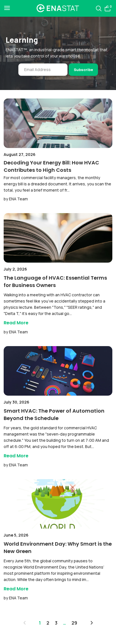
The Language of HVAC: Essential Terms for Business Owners (55, 281)
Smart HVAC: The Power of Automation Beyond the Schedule (54, 414)
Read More (16, 323)
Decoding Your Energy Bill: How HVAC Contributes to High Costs (51, 166)
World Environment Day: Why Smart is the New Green (58, 547)
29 (74, 623)
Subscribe (83, 69)
